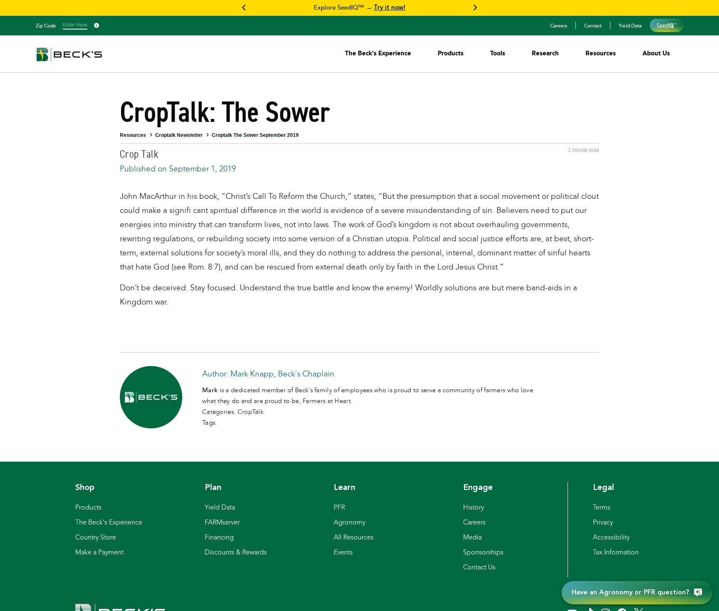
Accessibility (611, 537)
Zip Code (46, 25)
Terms (601, 507)
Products (88, 507)
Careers (558, 25)
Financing (219, 537)
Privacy (603, 522)
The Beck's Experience (108, 522)
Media (472, 537)
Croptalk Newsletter (179, 135)
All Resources (354, 537)
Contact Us (479, 567)
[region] (359, 8)
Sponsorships (483, 552)
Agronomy (349, 522)
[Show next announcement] (475, 8)
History (473, 507)
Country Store (95, 537)
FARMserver (222, 522)
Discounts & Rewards (236, 552)
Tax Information (616, 552)
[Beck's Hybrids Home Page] (69, 60)
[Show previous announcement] (244, 8)
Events (343, 552)
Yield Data (630, 25)
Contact (593, 25)
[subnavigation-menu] (378, 53)
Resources (133, 135)
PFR (339, 507)
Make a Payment (99, 552)
